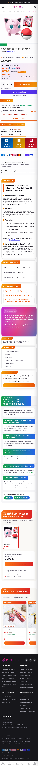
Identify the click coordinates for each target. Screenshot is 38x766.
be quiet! (4, 741)
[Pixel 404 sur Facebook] (26, 660)
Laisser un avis (6, 702)
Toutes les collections (26, 684)
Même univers (7, 597)
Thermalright (17, 743)
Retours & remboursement (9, 681)
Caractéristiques (9, 363)
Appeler (19, 385)
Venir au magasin (6, 696)
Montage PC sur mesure (8, 672)
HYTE (25, 743)
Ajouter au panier (25, 84)
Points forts (8, 357)
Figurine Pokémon (22, 11)
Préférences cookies (7, 758)
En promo (28, 597)
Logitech (20, 738)
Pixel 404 (22, 696)
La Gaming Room (25, 699)
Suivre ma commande (8, 678)
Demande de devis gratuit (9, 675)
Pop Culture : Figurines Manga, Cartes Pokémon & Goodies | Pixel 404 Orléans (17, 300)
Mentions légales (25, 708)
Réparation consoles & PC (9, 669)
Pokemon (27, 295)
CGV (28, 758)
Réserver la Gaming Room (9, 699)
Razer (26, 738)
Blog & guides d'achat (26, 702)
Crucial (4, 743)
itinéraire (33, 111)
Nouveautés (23, 681)
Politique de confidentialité (27, 711)
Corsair (13, 738)
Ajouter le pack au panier (19, 564)
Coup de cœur (18, 597)
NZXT (10, 741)
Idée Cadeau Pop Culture (13, 295)
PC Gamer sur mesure (26, 669)
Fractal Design (26, 741)
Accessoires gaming (26, 678)
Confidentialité (6, 759)
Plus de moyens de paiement (19, 95)
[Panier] (35, 7)
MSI (3, 738)
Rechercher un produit (26, 687)
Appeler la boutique (21, 498)
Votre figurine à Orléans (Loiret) (14, 360)
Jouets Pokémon (25, 675)
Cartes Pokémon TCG (26, 672)
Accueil (4, 11)
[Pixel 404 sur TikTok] (34, 660)
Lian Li (10, 743)
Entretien (7, 354)
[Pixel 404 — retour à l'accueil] (11, 660)
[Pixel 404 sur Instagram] (30, 660)
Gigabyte (16, 741)
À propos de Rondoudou (12, 351)
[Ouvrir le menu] (3, 7)
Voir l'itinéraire (29, 472)
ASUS (7, 738)
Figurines (12, 11)
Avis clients (8, 366)
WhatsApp (8, 498)
